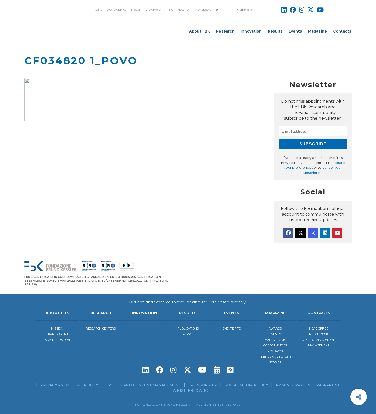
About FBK (199, 31)
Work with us (116, 10)
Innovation (251, 31)
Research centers (101, 328)
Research (225, 31)
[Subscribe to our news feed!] (230, 370)
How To (183, 10)
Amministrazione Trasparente (308, 385)
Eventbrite (231, 328)
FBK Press (188, 334)
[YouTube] (337, 233)
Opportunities (275, 345)
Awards (275, 328)
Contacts (342, 31)
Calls (98, 10)
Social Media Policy (246, 385)
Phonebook (202, 10)
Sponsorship (202, 385)
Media (135, 10)
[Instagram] (313, 233)
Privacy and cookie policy (69, 385)
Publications (188, 328)
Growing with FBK (159, 10)
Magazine (317, 31)
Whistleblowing (191, 390)
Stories (275, 362)
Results (275, 31)
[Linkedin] (325, 233)
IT (223, 10)
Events (295, 31)
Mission (57, 328)
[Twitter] (300, 233)
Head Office (318, 328)
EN (218, 10)
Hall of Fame (275, 340)
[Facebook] (288, 233)
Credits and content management (143, 385)
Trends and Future (275, 356)
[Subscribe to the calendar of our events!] (217, 370)
